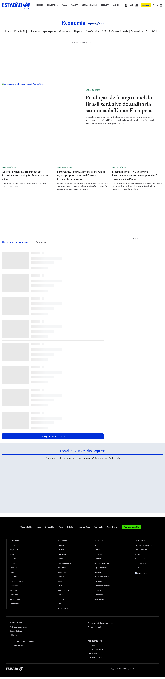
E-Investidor (137, 31)
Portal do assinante (95, 649)
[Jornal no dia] (145, 589)
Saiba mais (114, 458)
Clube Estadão (26, 527)
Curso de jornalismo (96, 627)
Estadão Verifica (16, 581)
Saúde (60, 559)
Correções (92, 645)
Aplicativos (99, 599)
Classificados (99, 581)
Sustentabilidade (64, 563)
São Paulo (62, 554)
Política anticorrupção (19, 627)
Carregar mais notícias (51, 436)
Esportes (13, 577)
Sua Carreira (92, 31)
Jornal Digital (112, 527)
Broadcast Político (101, 577)
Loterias (97, 559)
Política (61, 550)
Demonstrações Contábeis (23, 641)
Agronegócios (49, 31)
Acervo (12, 545)
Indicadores (34, 31)
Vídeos (60, 595)
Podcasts (61, 599)
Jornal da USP (140, 554)
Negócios (79, 31)
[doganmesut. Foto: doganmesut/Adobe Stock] (41, 106)
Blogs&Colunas (154, 31)
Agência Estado (100, 568)
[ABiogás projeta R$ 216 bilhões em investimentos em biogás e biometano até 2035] (27, 150)
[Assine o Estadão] (145, 5)
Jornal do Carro (84, 527)
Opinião (61, 545)
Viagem (61, 581)
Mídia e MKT (15, 599)
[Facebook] (139, 669)
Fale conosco (93, 653)
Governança (65, 31)
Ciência (13, 559)
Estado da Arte (141, 550)
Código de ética (16, 631)
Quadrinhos (99, 554)
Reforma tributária (118, 31)
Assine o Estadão (131, 527)
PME (103, 31)
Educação (13, 568)
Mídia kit (13, 635)
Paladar (70, 527)
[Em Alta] (126, 5)
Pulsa (61, 527)
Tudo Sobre (62, 572)
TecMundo (98, 527)
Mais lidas (14, 595)
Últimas (8, 31)
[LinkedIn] (157, 669)
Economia (73, 22)
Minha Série (14, 604)
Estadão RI (19, 31)
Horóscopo (99, 550)
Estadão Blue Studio (102, 586)
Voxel (60, 586)
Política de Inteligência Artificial (100, 623)
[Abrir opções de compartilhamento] (157, 90)
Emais (12, 572)
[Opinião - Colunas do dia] (131, 5)
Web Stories (63, 608)
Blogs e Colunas (16, 550)
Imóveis (97, 590)
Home (38, 527)
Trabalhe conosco (95, 657)
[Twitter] (145, 669)
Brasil (12, 554)
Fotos (60, 604)
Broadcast (98, 572)
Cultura (13, 563)
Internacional (15, 590)
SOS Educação (140, 563)
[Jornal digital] (136, 5)
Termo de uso (18, 645)
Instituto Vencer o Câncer (145, 545)
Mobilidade (62, 541)
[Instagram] (151, 669)
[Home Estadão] (16, 5)
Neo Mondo (140, 559)
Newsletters (99, 545)
